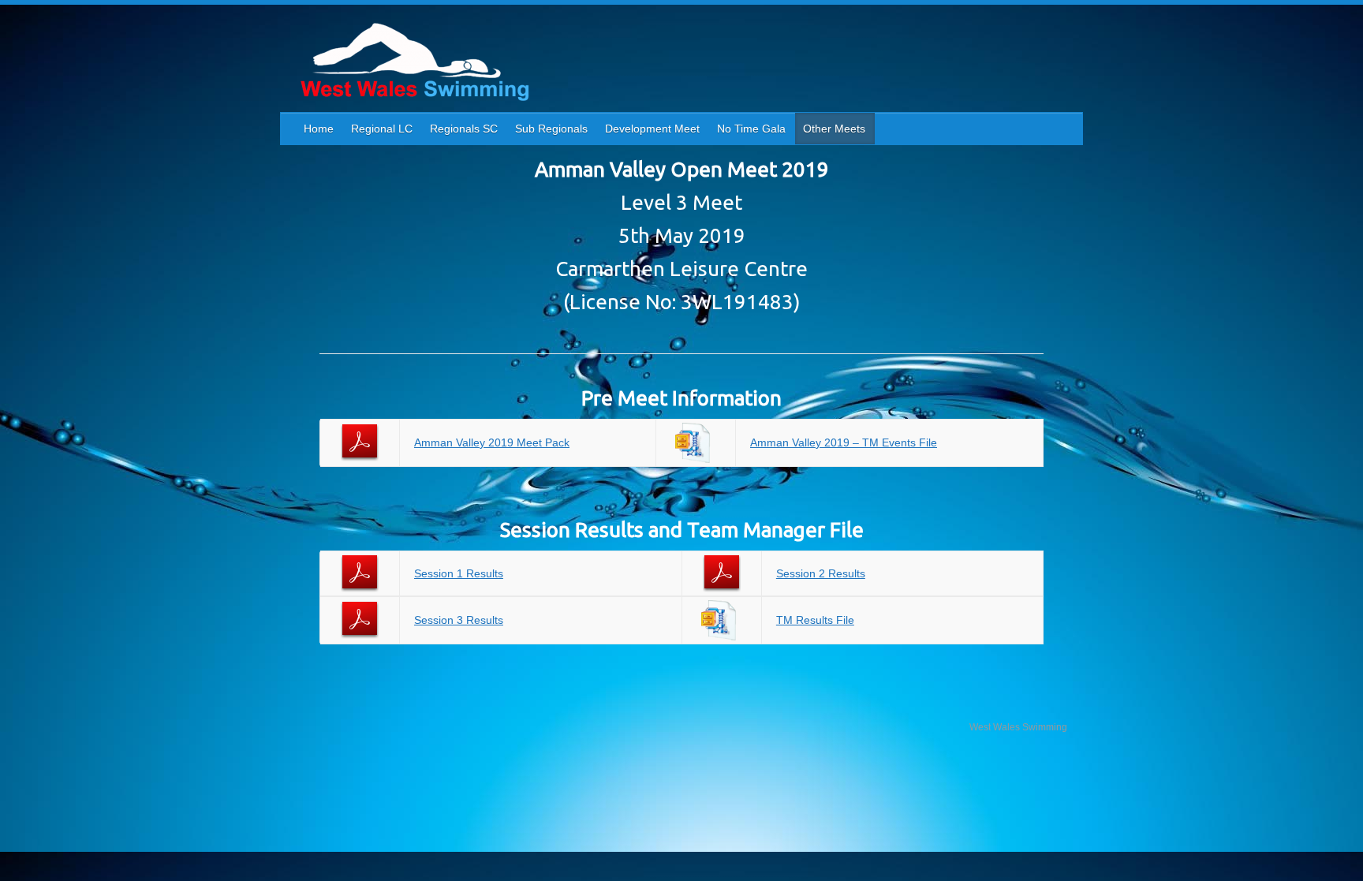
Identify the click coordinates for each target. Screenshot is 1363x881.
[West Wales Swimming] (414, 64)
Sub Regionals (551, 128)
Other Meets (834, 128)
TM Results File (815, 620)
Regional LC (382, 128)
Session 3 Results (458, 620)
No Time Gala (751, 128)
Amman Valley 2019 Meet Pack (491, 442)
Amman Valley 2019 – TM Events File (843, 442)
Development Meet (652, 128)
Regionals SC (464, 128)
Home (319, 128)
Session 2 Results (820, 573)
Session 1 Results (458, 573)
